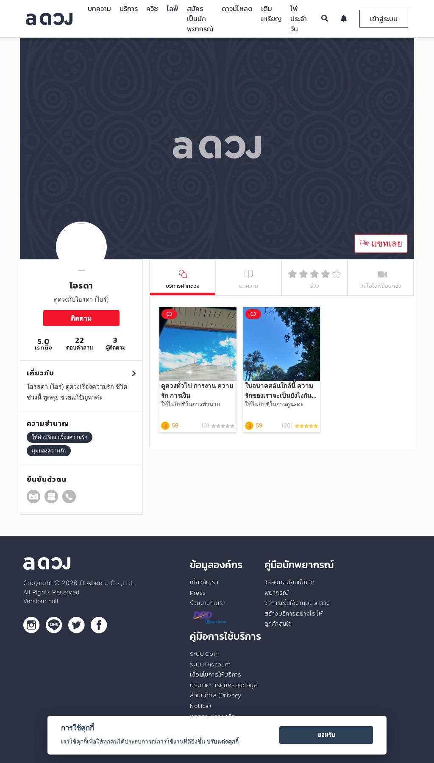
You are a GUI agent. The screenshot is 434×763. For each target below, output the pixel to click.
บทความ (99, 8)
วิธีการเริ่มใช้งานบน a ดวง (297, 603)
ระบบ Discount (210, 664)
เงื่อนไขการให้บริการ (215, 674)
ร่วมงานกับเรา (207, 603)
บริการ (129, 8)
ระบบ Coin (204, 653)
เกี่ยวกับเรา (204, 582)
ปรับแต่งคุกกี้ (223, 741)
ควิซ (152, 8)
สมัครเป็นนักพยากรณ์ (200, 18)
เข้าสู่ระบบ (384, 19)
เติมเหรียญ (271, 13)
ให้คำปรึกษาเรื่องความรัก (59, 437)
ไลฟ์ (172, 8)
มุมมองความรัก (49, 450)
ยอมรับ (326, 734)
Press (198, 592)
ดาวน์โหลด (237, 8)
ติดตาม (81, 318)
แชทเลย (385, 243)
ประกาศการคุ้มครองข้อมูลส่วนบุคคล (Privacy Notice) (224, 695)
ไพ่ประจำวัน (298, 18)
